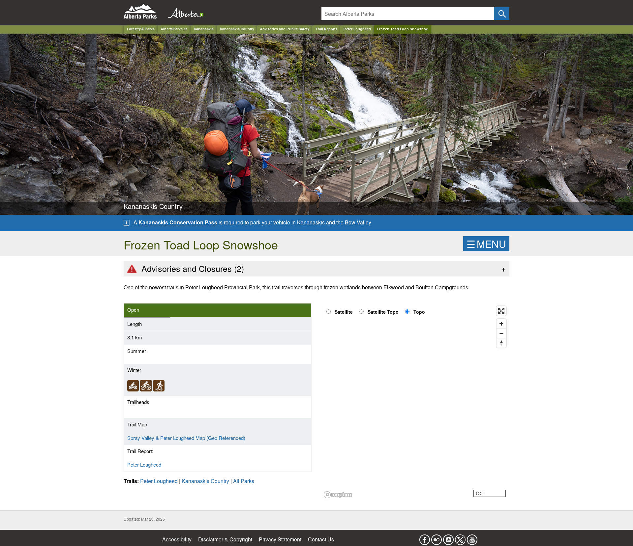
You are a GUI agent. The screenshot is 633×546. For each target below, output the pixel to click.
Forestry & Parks (141, 29)
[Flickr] (436, 537)
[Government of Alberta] (183, 11)
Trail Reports (326, 29)
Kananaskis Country (237, 29)
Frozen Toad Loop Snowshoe (402, 29)
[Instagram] (448, 537)
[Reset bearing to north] (501, 343)
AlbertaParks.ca (174, 29)
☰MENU (486, 244)
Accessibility (177, 539)
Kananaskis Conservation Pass (177, 222)
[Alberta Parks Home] (144, 11)
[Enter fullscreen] (501, 311)
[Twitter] (460, 537)
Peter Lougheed (357, 29)
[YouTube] (472, 537)
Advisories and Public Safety (284, 29)
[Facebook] (424, 537)
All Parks (243, 481)
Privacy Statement (280, 539)
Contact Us (321, 539)
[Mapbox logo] (337, 495)
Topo (419, 311)
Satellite (344, 311)
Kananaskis (204, 29)
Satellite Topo (383, 311)
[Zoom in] (501, 324)
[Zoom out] (501, 333)
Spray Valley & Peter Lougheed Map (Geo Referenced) (186, 437)
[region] (415, 402)
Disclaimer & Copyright (225, 539)
